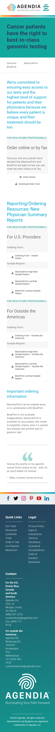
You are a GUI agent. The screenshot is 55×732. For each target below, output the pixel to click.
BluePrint (11, 67)
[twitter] (16, 498)
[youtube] (39, 498)
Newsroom (11, 550)
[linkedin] (46, 498)
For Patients (12, 546)
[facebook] (8, 498)
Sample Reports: (16, 263)
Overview (11, 63)
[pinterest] (31, 498)
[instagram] (23, 498)
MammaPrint (31, 63)
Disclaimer (34, 562)
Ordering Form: (15, 247)
